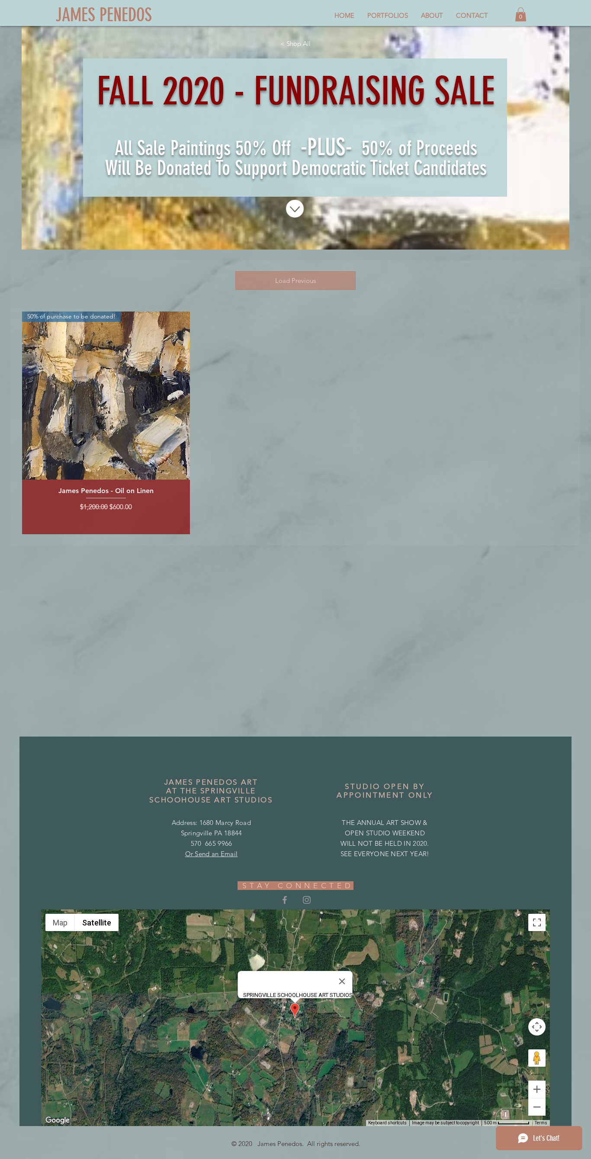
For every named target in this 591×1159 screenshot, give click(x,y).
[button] (521, 14)
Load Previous (295, 280)
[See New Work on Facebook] (284, 900)
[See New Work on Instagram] (307, 900)
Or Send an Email (211, 854)
